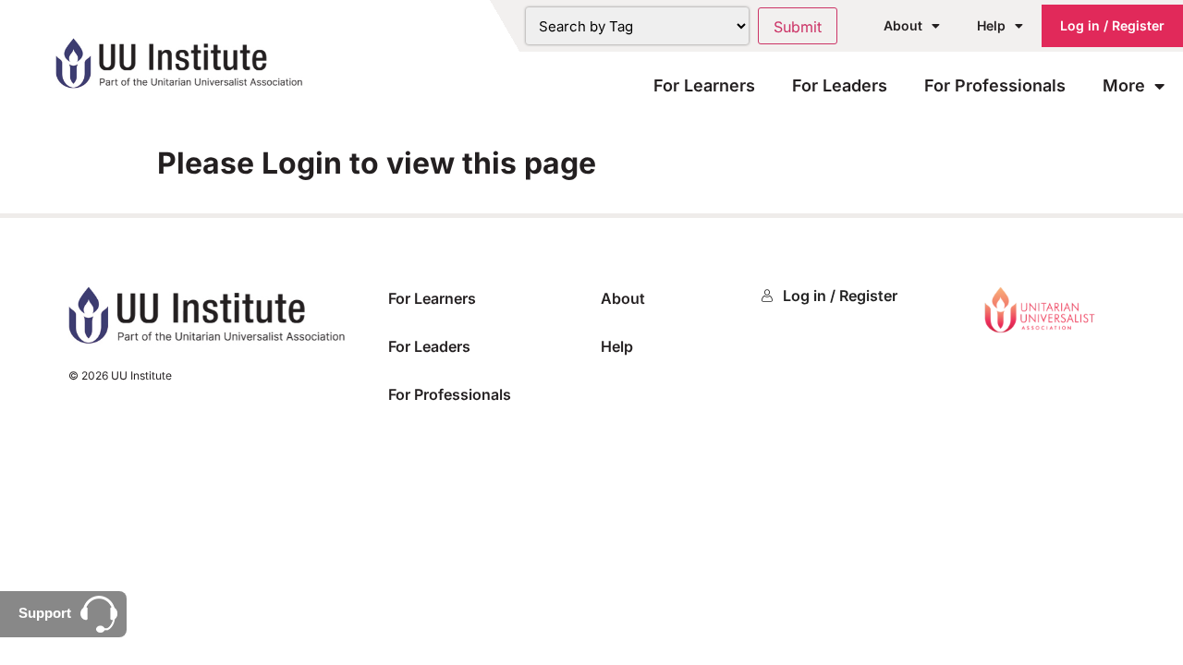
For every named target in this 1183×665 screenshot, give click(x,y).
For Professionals (995, 85)
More (1124, 85)
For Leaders (839, 85)
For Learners (704, 85)
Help (991, 25)
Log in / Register (1112, 25)
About (903, 25)
